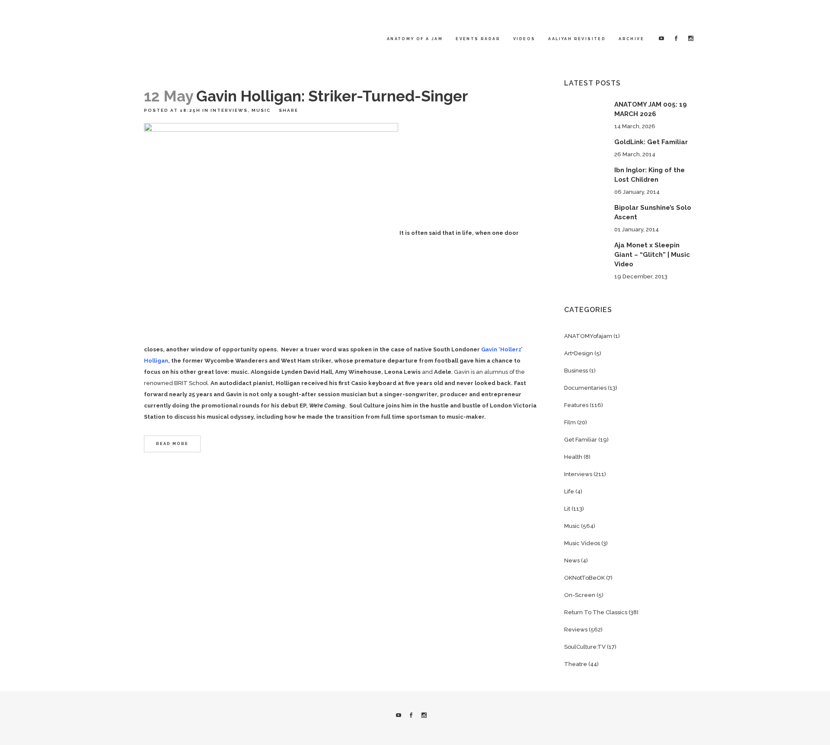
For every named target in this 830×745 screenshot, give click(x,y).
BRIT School (191, 383)
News (572, 560)
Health (573, 457)
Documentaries (585, 388)
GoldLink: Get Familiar (651, 142)
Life (569, 491)
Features (576, 405)
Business (576, 370)
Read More (172, 444)
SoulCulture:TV (585, 647)
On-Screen (579, 595)
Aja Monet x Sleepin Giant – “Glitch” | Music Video (652, 254)
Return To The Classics (595, 612)
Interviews (229, 110)
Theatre (575, 664)
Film (570, 422)
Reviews (575, 629)
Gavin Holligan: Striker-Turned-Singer (332, 96)
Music (261, 110)
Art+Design (578, 353)
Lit (567, 508)
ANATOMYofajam (588, 336)
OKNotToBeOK (584, 578)
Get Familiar (580, 439)
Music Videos (582, 543)
